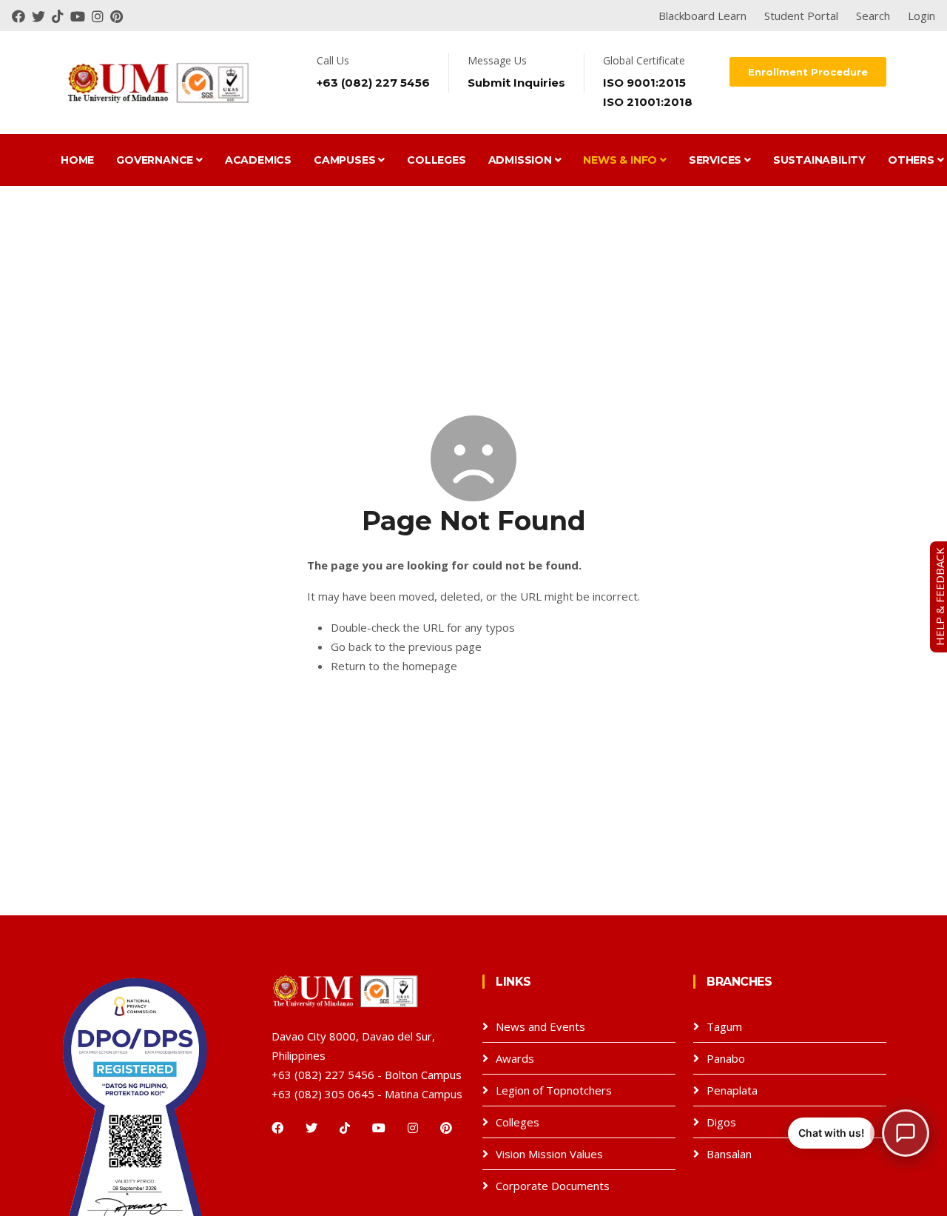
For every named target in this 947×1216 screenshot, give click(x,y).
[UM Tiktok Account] (61, 15)
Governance (156, 160)
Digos (721, 1122)
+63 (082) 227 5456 (373, 83)
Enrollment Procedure (808, 72)
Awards (515, 1058)
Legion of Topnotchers (554, 1090)
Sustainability (819, 160)
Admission (521, 160)
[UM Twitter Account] (42, 15)
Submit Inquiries (516, 83)
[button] (858, 1133)
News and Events (540, 1026)
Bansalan (729, 1153)
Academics (258, 160)
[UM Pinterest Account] (118, 15)
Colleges (436, 160)
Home (77, 160)
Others (912, 160)
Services (716, 160)
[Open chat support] (905, 1133)
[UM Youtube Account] (81, 15)
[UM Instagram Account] (101, 15)
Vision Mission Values (549, 1153)
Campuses (346, 160)
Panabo (726, 1058)
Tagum (724, 1026)
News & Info (621, 160)
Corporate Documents (553, 1185)
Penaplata (732, 1090)
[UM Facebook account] (22, 15)
